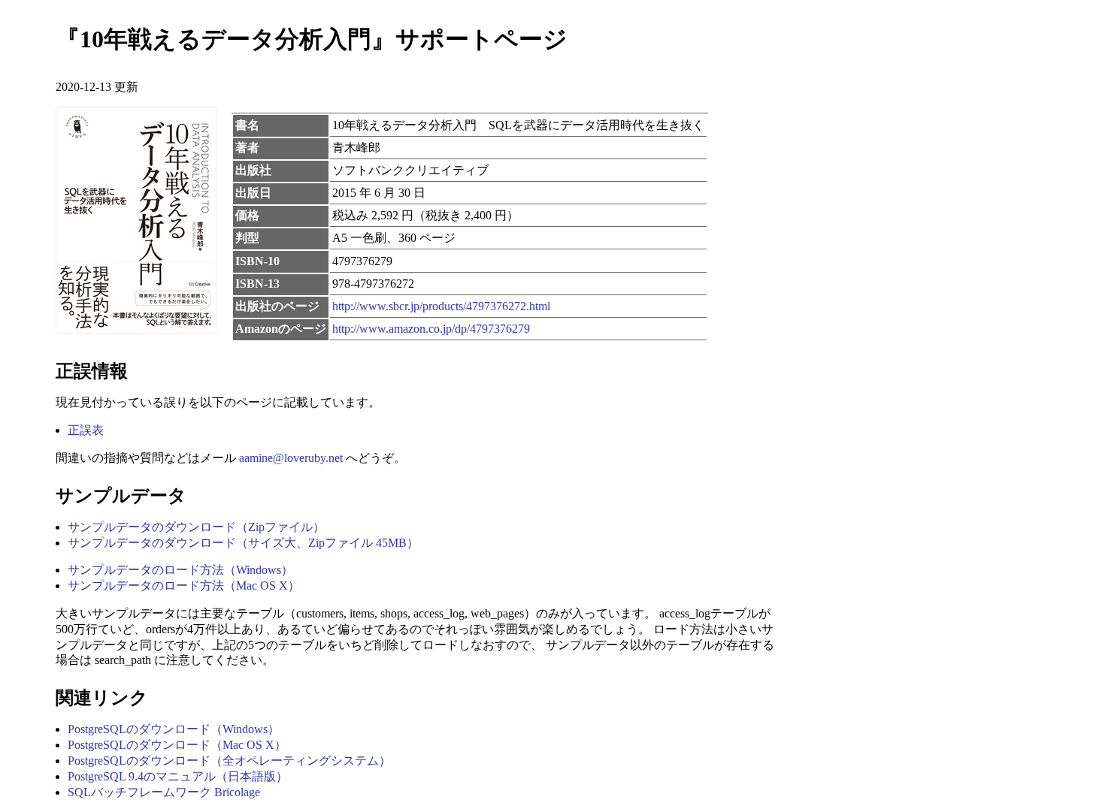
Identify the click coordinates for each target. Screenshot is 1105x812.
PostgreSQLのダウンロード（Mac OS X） (177, 744)
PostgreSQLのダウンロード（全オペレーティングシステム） (229, 760)
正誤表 (86, 430)
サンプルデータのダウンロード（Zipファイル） (196, 527)
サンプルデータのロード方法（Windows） (180, 569)
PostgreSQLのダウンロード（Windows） (174, 729)
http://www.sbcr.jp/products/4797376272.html (441, 306)
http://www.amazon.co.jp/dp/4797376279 (431, 328)
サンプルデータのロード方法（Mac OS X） (184, 585)
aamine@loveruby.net (291, 457)
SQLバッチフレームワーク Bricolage (164, 792)
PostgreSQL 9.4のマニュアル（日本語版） (178, 776)
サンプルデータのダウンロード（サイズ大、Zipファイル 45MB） (243, 542)
